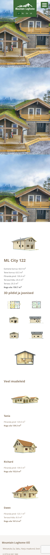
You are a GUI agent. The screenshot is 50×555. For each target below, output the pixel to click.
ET (19, 13)
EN (27, 13)
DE (31, 13)
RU (23, 13)
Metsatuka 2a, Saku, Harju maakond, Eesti (21, 548)
